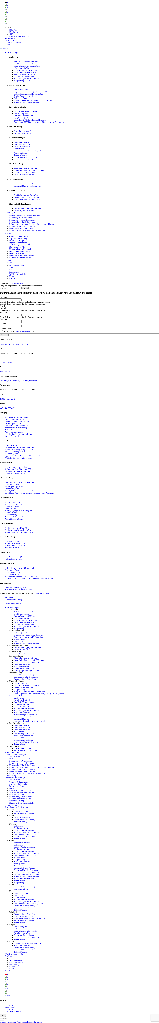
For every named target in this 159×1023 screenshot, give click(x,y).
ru (7, 22)
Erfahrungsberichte (16, 270)
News (11, 276)
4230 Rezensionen (16, 284)
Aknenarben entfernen (22, 142)
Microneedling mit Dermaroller (25, 70)
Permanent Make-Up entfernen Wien (27, 186)
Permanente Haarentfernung (24, 813)
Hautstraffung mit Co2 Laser (24, 734)
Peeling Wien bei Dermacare (24, 74)
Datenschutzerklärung (23, 331)
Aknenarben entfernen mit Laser (26, 168)
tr (7, 19)
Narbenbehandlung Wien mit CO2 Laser (29, 170)
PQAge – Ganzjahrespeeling (19, 243)
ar (7, 12)
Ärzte (11, 268)
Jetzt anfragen (10, 38)
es (7, 17)
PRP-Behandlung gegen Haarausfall (27, 208)
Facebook (3, 297)
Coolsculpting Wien (21, 114)
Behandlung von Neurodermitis (20, 218)
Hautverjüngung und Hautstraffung (27, 66)
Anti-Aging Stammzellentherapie (26, 62)
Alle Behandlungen (12, 53)
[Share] (3, 1018)
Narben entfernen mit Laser (24, 669)
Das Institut (9, 263)
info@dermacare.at (7, 362)
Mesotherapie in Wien (22, 68)
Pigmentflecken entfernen (23, 159)
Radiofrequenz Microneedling (25, 72)
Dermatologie (10, 213)
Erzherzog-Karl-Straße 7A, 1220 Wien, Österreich (18, 381)
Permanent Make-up (16, 253)
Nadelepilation (19, 864)
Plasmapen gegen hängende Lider (21, 255)
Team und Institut (15, 960)
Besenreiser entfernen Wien (24, 175)
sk (7, 8)
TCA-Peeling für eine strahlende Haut (28, 79)
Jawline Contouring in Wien (24, 96)
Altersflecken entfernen (22, 145)
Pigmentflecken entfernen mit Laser (27, 173)
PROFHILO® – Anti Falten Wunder (27, 102)
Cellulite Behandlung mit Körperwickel (28, 112)
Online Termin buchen (13, 42)
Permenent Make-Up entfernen (25, 738)
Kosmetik (8, 233)
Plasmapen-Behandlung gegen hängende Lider (31, 721)
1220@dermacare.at (7, 399)
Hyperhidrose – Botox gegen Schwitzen (28, 635)
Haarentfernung (19, 149)
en (7, 5)
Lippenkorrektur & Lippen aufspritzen (28, 944)
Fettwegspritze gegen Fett (23, 116)
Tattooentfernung (20, 155)
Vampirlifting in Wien (22, 81)
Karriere (8, 260)
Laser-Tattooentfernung (22, 748)
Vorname (3, 312)
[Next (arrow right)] (3, 1020)
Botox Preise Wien (21, 90)
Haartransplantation (21, 650)
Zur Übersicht (19, 698)
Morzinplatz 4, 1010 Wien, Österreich (14, 344)
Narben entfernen (20, 153)
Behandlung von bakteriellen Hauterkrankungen (27, 230)
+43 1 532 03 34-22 (7, 408)
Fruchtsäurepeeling (21, 828)
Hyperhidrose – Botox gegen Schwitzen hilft (30, 92)
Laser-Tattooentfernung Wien (25, 184)
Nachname (4, 319)
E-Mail (3, 324)
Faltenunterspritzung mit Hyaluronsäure (28, 94)
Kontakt (8, 45)
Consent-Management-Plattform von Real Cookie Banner (21, 1022)
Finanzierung (14, 272)
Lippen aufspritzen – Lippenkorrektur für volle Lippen (34, 100)
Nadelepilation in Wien (22, 133)
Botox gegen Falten (21, 633)
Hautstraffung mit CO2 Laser (25, 616)
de (7, 3)
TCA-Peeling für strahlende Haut (21, 792)
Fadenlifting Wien (20, 98)
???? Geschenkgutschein (18, 274)
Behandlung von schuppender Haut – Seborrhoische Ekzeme (31, 224)
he (7, 10)
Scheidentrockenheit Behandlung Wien (28, 199)
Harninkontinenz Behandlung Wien (27, 197)
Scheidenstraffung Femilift (23, 916)
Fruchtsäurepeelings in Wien (24, 64)
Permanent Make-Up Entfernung (26, 870)
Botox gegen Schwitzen (23, 811)
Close (3, 1015)
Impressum (9, 598)
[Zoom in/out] (6, 1018)
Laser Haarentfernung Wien (24, 131)
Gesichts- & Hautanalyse (18, 236)
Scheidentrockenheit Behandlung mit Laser (30, 918)
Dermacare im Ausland (42, 594)
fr (7, 15)
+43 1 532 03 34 (11, 40)
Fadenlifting (18, 641)
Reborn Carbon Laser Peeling (20, 257)
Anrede (2, 306)
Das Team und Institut (17, 266)
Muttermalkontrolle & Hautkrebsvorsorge (24, 216)
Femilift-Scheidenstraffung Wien (26, 195)
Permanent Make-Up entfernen (25, 157)
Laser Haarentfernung (22, 654)
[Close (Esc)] (1, 1018)
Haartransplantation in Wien (24, 211)
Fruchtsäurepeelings (16, 241)
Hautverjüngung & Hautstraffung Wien (28, 151)
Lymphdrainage (19, 690)
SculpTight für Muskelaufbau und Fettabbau (30, 120)
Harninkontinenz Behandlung (25, 679)
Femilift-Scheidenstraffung (24, 675)
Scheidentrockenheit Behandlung (26, 677)
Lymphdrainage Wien (22, 118)
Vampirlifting (19, 629)
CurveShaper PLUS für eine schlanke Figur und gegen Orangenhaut (39, 122)
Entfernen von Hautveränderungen (22, 226)
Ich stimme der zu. (19, 331)
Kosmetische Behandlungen (19, 696)
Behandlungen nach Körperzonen (17, 807)
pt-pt (8, 24)
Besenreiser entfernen (22, 147)
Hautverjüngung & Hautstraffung (26, 834)
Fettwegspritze (19, 929)
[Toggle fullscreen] (5, 1018)
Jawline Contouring (21, 639)
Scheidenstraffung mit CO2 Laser (26, 742)
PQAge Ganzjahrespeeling (24, 76)
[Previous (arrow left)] (1, 1020)
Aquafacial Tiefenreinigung (19, 239)
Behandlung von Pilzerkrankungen (22, 220)
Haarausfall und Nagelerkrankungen (22, 222)
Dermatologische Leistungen (15, 755)
